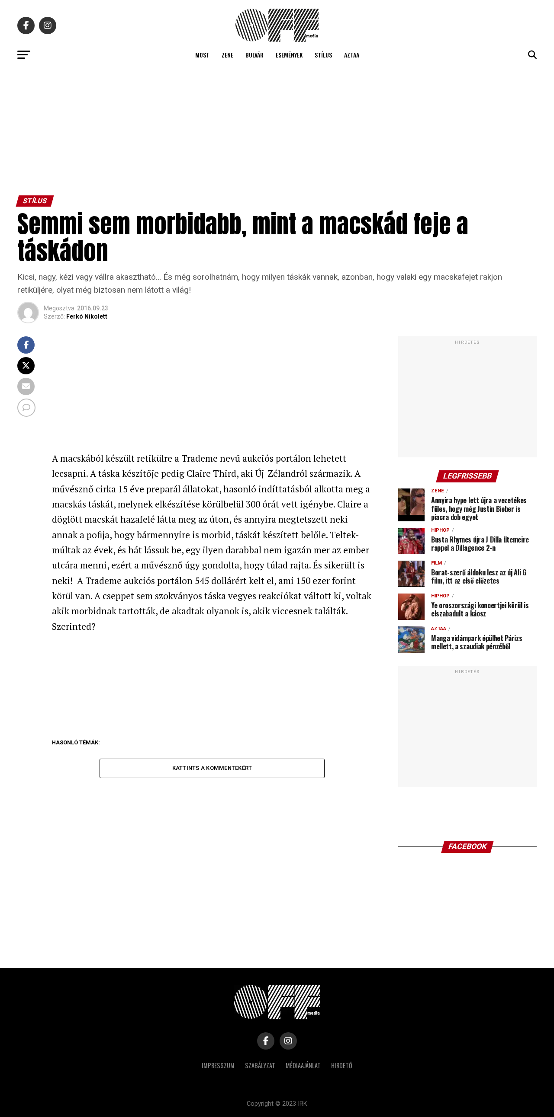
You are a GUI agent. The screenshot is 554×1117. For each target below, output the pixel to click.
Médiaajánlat (303, 1065)
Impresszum (218, 1065)
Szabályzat (260, 1065)
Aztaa (351, 54)
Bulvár (254, 54)
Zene (227, 54)
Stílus (323, 54)
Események (289, 54)
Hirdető (341, 1065)
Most (202, 54)
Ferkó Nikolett (86, 316)
